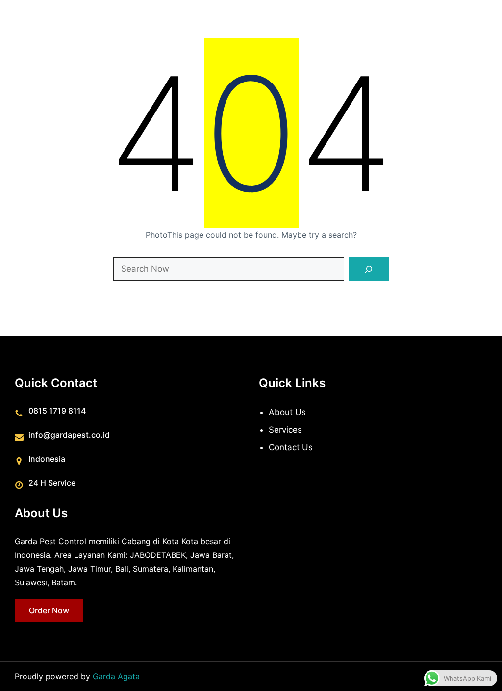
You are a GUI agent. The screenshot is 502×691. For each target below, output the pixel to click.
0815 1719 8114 (57, 410)
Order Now (49, 610)
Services (285, 430)
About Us (287, 412)
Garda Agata (116, 676)
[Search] (369, 269)
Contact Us (291, 447)
